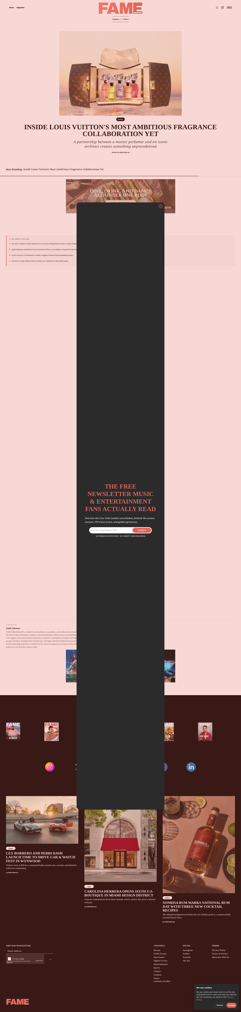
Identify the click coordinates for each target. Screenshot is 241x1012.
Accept (231, 1005)
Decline (220, 1005)
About (11, 7)
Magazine (20, 7)
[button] (222, 7)
